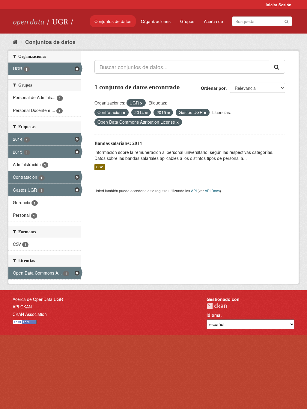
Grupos (187, 21)
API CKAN (22, 307)
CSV (99, 167)
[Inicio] (15, 42)
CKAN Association (30, 314)
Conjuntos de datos (112, 21)
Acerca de (213, 21)
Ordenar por (213, 88)
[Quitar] (141, 103)
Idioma (213, 315)
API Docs (212, 190)
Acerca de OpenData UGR (38, 299)
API (194, 190)
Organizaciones (156, 21)
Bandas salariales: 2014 (118, 143)
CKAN (217, 306)
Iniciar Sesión (278, 4)
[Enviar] (286, 20)
